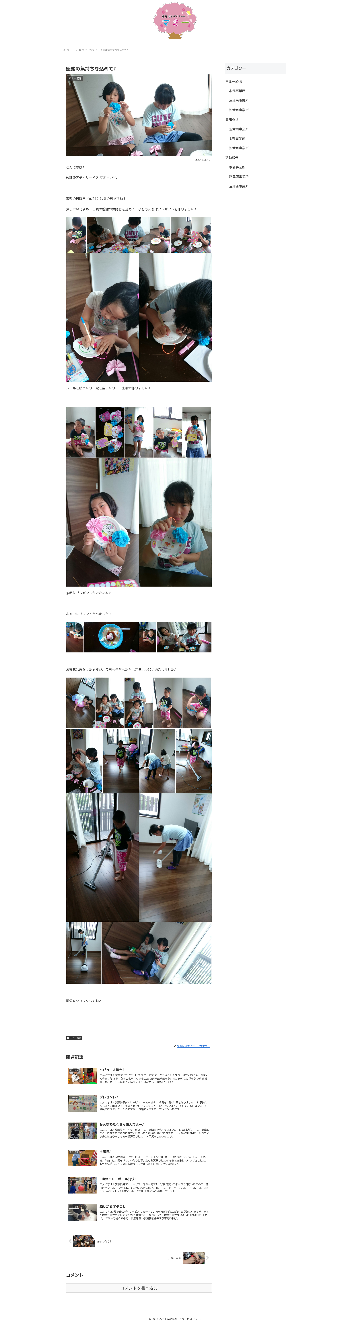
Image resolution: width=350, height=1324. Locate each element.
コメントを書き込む (139, 1288)
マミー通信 (75, 1038)
